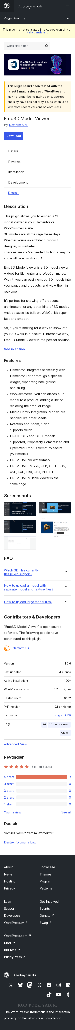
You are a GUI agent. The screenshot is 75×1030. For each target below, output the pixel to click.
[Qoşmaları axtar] (46, 46)
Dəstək (13, 193)
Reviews (14, 162)
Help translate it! (37, 32)
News (8, 874)
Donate (47, 916)
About (8, 867)
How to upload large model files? (28, 602)
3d (44, 724)
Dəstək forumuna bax (20, 842)
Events (45, 909)
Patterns (46, 888)
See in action (14, 349)
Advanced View (15, 744)
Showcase (47, 867)
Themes (45, 874)
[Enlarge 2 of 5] (31, 525)
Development (18, 182)
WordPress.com (17, 936)
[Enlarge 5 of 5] (66, 522)
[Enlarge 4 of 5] (66, 508)
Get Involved (49, 901)
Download (14, 136)
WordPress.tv (16, 923)
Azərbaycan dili (24, 975)
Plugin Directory (14, 18)
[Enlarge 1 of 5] (31, 508)
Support (10, 909)
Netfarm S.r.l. (18, 125)
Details (13, 151)
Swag (46, 923)
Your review (12, 812)
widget (65, 732)
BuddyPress (15, 957)
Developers (12, 916)
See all (66, 812)
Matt (9, 943)
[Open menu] (68, 6)
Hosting (9, 881)
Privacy (9, 888)
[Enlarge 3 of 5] (31, 542)
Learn (8, 901)
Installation (16, 172)
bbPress (12, 950)
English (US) (63, 715)
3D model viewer (59, 724)
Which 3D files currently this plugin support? (21, 572)
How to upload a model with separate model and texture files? (28, 587)
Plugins (45, 881)
